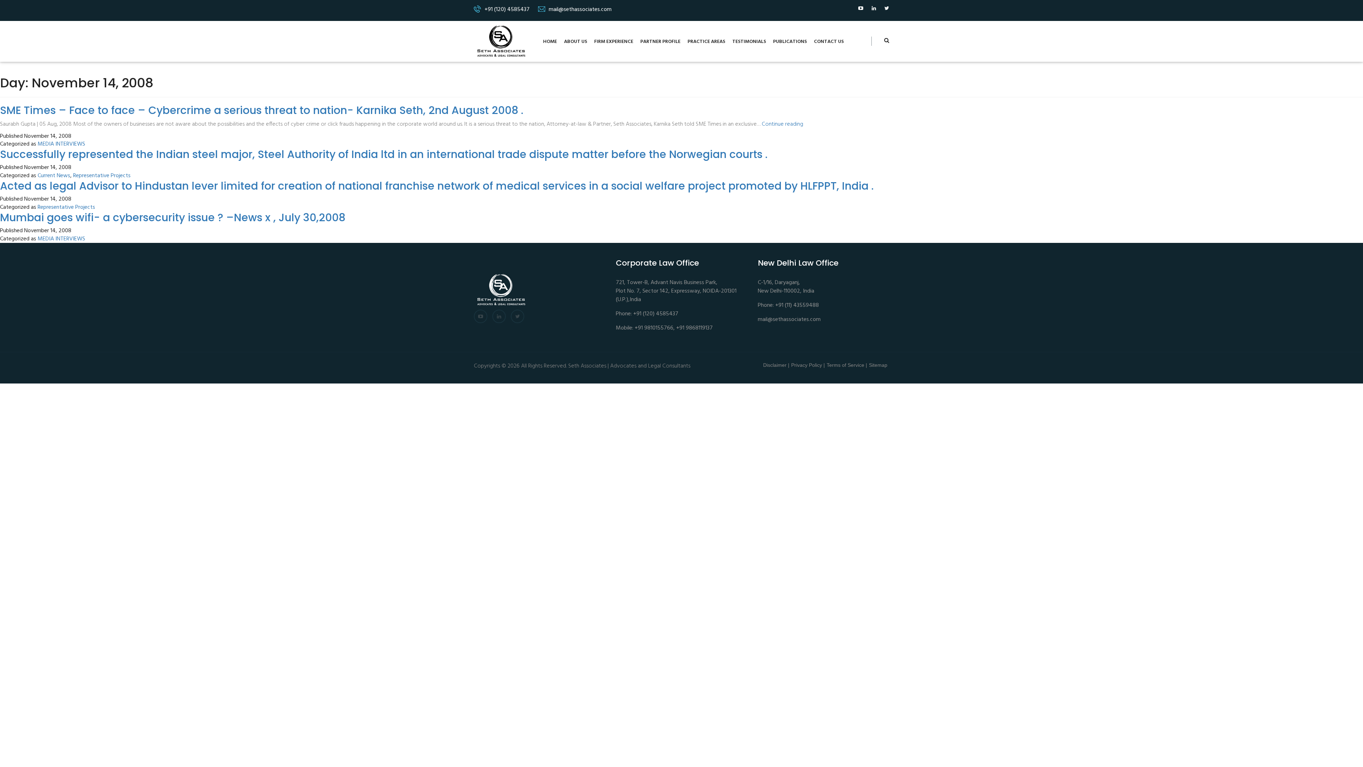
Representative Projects (102, 176)
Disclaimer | (776, 365)
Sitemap (878, 365)
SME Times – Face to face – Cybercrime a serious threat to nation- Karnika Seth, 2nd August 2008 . (261, 110)
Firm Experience (613, 42)
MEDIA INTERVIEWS (61, 144)
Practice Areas (706, 42)
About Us (575, 42)
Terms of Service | (847, 365)
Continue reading (782, 124)
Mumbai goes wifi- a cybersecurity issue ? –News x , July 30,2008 (172, 217)
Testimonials (749, 42)
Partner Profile (660, 42)
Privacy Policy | (808, 365)
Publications (790, 42)
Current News (54, 176)
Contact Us (829, 42)
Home (550, 42)
